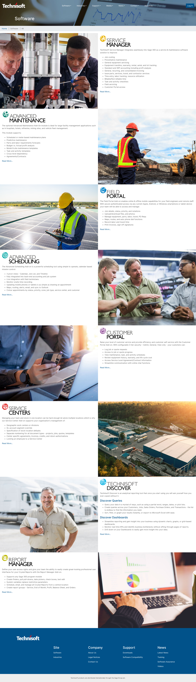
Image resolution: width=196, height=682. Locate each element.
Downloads (127, 653)
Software (66, 6)
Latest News (163, 653)
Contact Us (93, 662)
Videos (160, 666)
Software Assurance (166, 662)
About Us (149, 6)
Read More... (105, 91)
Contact (134, 6)
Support (95, 6)
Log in (190, 6)
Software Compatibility (133, 657)
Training (161, 657)
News (121, 6)
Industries (81, 6)
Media (109, 6)
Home (4, 28)
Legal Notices (94, 657)
